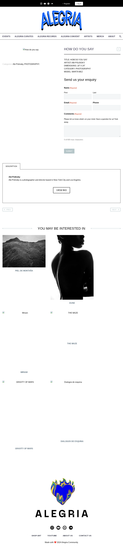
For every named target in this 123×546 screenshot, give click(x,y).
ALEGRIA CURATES (24, 36)
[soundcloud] (71, 528)
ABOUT (111, 36)
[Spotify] (48, 4)
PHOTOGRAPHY (31, 64)
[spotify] (65, 528)
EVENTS (6, 36)
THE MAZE (72, 344)
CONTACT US (85, 536)
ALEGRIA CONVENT (70, 36)
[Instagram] (41, 4)
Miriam (24, 372)
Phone (96, 103)
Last (94, 93)
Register (67, 4)
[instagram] (52, 528)
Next (114, 210)
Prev (8, 210)
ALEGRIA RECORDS (47, 36)
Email (70, 103)
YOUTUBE (52, 536)
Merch (100, 36)
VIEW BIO (61, 190)
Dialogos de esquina (72, 441)
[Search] (120, 36)
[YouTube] (45, 4)
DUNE (72, 303)
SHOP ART (36, 536)
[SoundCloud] (52, 4)
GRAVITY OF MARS (24, 449)
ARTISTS (88, 36)
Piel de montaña (24, 271)
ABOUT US (68, 536)
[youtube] (58, 528)
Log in (79, 4)
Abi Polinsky (18, 64)
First (66, 93)
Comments (72, 114)
